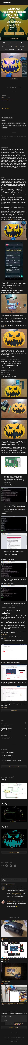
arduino (4, 123)
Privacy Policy (14, 1037)
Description (4, 47)
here (5, 325)
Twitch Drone (4, 938)
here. (5, 454)
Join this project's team (6, 100)
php (3, 125)
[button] (25, 2)
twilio (24, 125)
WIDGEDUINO (5, 960)
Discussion (20, 49)
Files (15, 46)
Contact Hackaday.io (13, 1036)
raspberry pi (11, 123)
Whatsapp (4, 127)
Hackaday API (21, 1037)
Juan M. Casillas (7, 940)
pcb (24, 123)
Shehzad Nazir (7, 961)
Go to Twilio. (4, 634)
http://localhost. (19, 508)
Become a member (4, 1013)
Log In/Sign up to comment (8, 884)
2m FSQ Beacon (5, 981)
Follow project (9, 34)
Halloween (18, 123)
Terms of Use (6, 1037)
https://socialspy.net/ (16, 893)
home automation (17, 125)
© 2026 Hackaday (14, 1041)
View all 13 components (14, 766)
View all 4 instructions (14, 852)
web (10, 125)
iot (6, 125)
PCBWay (11, 219)
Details (10, 47)
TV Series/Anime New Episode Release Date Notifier (14, 1003)
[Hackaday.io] (6, 2)
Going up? (14, 1032)
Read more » (4, 707)
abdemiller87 (9, 887)
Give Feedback (22, 1036)
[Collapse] (13, 777)
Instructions (12, 49)
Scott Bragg (6, 983)
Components (21, 46)
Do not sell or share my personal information (14, 1039)
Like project (20, 34)
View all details (14, 710)
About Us (5, 1036)
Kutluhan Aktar (15, 30)
